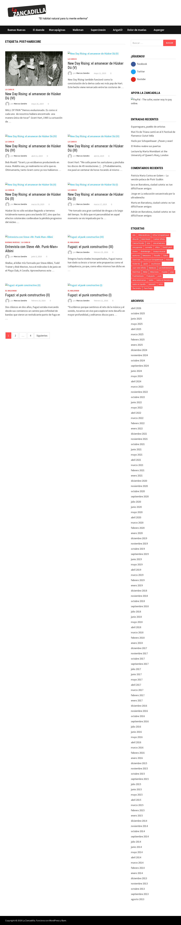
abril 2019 (136, 569)
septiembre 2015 (140, 779)
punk (159, 276)
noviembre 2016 (139, 711)
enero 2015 (137, 815)
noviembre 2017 (139, 653)
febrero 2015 (138, 810)
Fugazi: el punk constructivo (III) (90, 247)
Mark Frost (136, 272)
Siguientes (42, 335)
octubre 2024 (138, 360)
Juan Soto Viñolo (139, 268)
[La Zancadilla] (48, 12)
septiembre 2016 (140, 721)
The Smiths (136, 288)
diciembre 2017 (139, 648)
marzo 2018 (137, 632)
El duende (38, 30)
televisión (152, 284)
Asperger (159, 30)
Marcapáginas (57, 30)
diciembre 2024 (139, 350)
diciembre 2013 (139, 878)
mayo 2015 (137, 794)
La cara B (9, 89)
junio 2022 (136, 402)
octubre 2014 (138, 831)
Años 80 (135, 239)
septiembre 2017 (140, 663)
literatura (152, 268)
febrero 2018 (138, 637)
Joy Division (155, 264)
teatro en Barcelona (164, 280)
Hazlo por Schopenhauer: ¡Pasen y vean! (152, 141)
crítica (157, 247)
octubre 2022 (138, 397)
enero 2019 (137, 585)
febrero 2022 (138, 423)
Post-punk (150, 276)
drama (135, 251)
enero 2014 (137, 873)
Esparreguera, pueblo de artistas (148, 126)
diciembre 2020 (139, 480)
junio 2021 (136, 449)
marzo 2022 (137, 418)
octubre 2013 (138, 888)
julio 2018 (136, 611)
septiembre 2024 (140, 365)
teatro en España (139, 284)
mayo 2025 (137, 323)
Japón (145, 264)
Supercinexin (98, 30)
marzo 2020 (137, 522)
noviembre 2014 (139, 826)
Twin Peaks (148, 288)
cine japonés (137, 247)
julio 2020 (136, 501)
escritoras (136, 255)
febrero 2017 (138, 695)
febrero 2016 (138, 752)
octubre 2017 (138, 658)
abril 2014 (136, 857)
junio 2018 (136, 616)
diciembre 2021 (139, 433)
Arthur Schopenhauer (161, 235)
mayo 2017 (137, 679)
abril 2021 (136, 459)
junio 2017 (136, 674)
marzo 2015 (137, 805)
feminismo (147, 255)
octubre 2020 (138, 491)
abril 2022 (136, 412)
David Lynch (167, 247)
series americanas (139, 280)
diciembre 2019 (139, 538)
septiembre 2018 (140, 606)
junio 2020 (136, 507)
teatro (151, 280)
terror (161, 284)
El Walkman (73, 242)
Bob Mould (146, 239)
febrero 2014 (138, 867)
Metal (145, 272)
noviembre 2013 (139, 883)
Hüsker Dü (136, 264)
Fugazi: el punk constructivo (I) (90, 295)
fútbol (165, 255)
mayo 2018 (137, 622)
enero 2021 (137, 475)
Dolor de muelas (136, 30)
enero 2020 (137, 533)
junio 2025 (136, 318)
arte (133, 235)
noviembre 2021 (139, 439)
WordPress (54, 920)
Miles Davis (154, 272)
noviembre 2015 (139, 768)
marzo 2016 (137, 747)
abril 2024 (136, 381)
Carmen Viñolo (159, 239)
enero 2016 (137, 758)
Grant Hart (136, 259)
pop (172, 272)
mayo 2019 (137, 564)
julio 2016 (136, 726)
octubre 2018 (138, 601)
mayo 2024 (137, 376)
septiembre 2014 (140, 836)
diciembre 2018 (139, 590)
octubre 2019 (138, 548)
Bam (64, 920)
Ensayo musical (159, 251)
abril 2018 (136, 627)
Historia (169, 259)
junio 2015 (136, 789)
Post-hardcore (138, 276)
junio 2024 (136, 371)
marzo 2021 (137, 465)
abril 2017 (136, 684)
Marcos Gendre (20, 103)
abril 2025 (136, 329)
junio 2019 (136, 559)
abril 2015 (136, 799)
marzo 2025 (137, 334)
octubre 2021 (138, 444)
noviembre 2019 (139, 543)
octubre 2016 (138, 716)
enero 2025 (137, 344)
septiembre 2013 (140, 894)
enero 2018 (137, 643)
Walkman (78, 30)
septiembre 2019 (140, 554)
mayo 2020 (137, 512)
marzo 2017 (137, 690)
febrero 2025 (138, 339)
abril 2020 (136, 517)
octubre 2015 (138, 773)
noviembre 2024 (139, 355)
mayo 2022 (137, 407)
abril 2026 (136, 308)
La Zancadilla (28, 920)
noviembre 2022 (139, 391)
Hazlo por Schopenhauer (153, 259)
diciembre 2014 (139, 820)
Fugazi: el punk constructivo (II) (27, 295)
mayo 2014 (137, 852)
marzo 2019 (137, 575)
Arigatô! (118, 30)
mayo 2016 (137, 737)
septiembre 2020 (140, 496)
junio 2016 (136, 731)
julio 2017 (136, 669)
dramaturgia (145, 251)
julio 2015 (136, 784)
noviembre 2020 (139, 486)
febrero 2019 (138, 580)
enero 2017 (137, 700)
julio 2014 (136, 841)
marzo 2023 (137, 386)
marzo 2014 (137, 862)
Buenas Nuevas (16, 30)
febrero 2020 (138, 527)
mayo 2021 (137, 454)
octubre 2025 (138, 313)
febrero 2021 (138, 470)
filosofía (157, 255)
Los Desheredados (166, 268)
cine (148, 243)
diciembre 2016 (139, 705)
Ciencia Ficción (138, 243)
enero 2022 (137, 428)
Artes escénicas (144, 235)
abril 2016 (136, 742)
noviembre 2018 (139, 595)
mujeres (164, 272)
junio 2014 (136, 847)
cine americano (159, 243)
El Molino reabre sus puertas (146, 146)
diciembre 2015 (139, 763)
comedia (148, 247)
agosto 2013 (137, 899)
